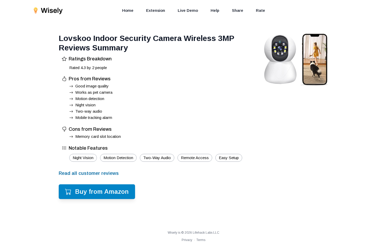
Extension (155, 10)
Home (127, 10)
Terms (200, 240)
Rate (260, 10)
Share (237, 10)
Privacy (187, 240)
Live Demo (188, 10)
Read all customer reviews (89, 173)
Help (215, 10)
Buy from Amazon (102, 191)
